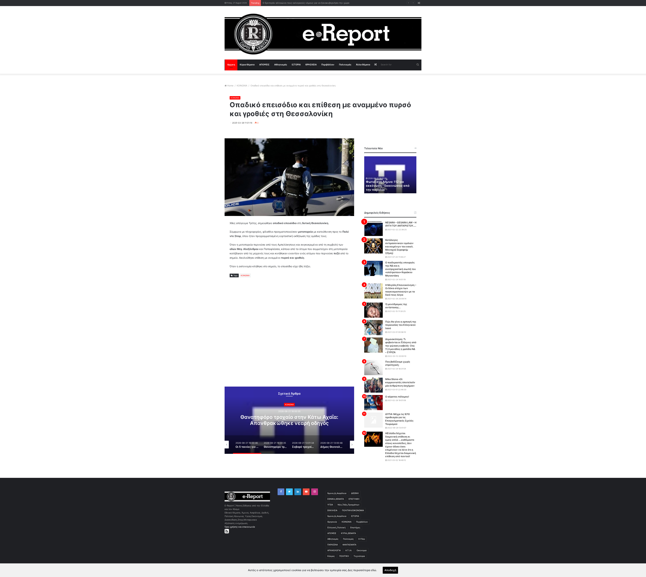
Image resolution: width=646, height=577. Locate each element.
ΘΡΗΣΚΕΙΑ (311, 64)
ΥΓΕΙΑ (330, 504)
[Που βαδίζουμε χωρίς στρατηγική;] (373, 367)
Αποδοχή (390, 570)
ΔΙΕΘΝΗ (355, 493)
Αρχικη (231, 64)
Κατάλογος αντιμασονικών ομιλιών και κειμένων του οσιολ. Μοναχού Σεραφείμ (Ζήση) (399, 246)
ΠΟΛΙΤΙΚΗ (344, 556)
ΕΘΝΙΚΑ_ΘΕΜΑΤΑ (335, 499)
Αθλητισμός (280, 64)
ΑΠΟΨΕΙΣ (264, 64)
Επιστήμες (355, 527)
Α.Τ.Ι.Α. (348, 550)
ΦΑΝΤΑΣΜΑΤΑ (349, 544)
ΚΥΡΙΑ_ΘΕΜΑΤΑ (348, 533)
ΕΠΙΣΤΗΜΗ (354, 499)
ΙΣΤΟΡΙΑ (296, 64)
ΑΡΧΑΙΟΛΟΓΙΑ (334, 550)
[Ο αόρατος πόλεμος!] (373, 402)
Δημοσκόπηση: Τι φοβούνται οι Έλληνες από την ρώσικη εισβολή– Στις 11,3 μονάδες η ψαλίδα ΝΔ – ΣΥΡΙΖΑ (400, 346)
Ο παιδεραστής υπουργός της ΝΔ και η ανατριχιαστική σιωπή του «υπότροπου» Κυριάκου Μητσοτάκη (400, 269)
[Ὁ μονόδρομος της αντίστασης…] (373, 310)
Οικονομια (362, 550)
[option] (277, 420)
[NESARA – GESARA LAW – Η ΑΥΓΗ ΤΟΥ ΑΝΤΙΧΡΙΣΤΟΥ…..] (373, 228)
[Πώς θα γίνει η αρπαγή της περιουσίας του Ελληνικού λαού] (373, 327)
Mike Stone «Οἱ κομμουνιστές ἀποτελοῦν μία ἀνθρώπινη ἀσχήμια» (400, 382)
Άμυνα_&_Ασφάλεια (336, 493)
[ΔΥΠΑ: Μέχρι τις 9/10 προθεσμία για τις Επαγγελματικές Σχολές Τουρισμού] (373, 420)
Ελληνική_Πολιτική (336, 527)
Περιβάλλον (327, 64)
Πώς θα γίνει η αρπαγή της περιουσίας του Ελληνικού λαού (400, 325)
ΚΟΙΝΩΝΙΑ (242, 85)
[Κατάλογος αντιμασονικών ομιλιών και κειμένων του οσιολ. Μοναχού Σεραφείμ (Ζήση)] (373, 245)
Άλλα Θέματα (363, 64)
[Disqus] (289, 335)
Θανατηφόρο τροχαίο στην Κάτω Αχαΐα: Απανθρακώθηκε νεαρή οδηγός (277, 420)
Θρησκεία (332, 522)
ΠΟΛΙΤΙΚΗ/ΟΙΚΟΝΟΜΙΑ (353, 510)
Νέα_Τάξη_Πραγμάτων (348, 504)
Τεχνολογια (359, 556)
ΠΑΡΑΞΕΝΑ (332, 544)
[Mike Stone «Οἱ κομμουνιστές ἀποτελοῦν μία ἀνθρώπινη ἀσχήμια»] (373, 385)
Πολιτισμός (345, 64)
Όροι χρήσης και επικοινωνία (240, 526)
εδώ (373, 570)
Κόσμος (331, 556)
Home (230, 85)
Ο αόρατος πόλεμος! (397, 396)
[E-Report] (323, 34)
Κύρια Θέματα (247, 64)
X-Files (361, 539)
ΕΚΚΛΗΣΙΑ (332, 510)
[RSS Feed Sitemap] (227, 531)
